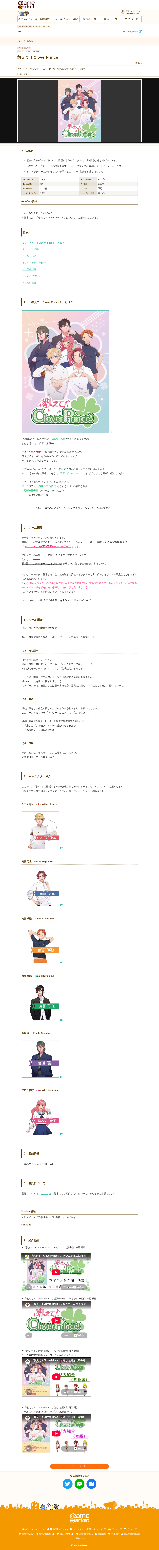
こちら (44, 1193)
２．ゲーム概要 (30, 249)
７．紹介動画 (29, 282)
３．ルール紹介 (30, 256)
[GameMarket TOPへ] (79, 1518)
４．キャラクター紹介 (34, 262)
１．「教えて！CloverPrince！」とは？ (43, 242)
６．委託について (31, 276)
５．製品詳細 (29, 269)
